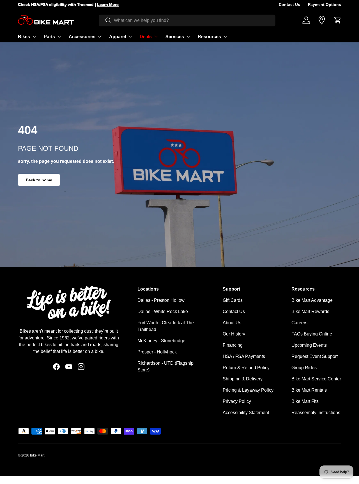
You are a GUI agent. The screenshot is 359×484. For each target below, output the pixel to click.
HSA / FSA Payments (244, 356)
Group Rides (304, 367)
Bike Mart (37, 455)
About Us (232, 322)
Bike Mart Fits (305, 401)
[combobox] (187, 20)
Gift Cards (233, 300)
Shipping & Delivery (243, 378)
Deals (146, 36)
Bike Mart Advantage (312, 300)
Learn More (154, 4)
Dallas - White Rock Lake (162, 311)
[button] (338, 20)
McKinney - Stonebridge (161, 340)
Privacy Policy (237, 401)
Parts (49, 36)
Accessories (82, 36)
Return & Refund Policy (246, 367)
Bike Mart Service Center (316, 378)
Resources (209, 36)
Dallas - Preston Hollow (161, 300)
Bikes (24, 36)
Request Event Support (314, 356)
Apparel (117, 36)
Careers (299, 322)
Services (174, 36)
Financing (233, 345)
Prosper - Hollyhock (157, 352)
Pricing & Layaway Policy (248, 390)
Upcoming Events (309, 345)
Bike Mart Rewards (310, 311)
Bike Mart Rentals (309, 390)
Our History (234, 334)
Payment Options (324, 4)
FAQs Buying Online (311, 334)
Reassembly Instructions (315, 412)
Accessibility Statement (246, 412)
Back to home (39, 180)
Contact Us (289, 4)
